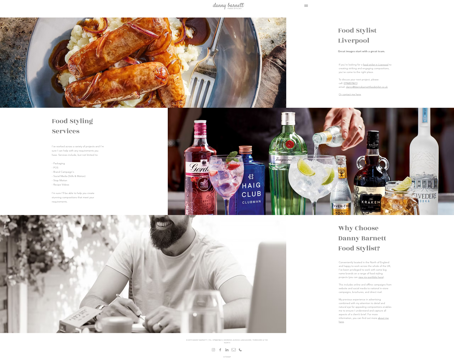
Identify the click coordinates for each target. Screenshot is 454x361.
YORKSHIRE (257, 340)
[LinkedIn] (227, 350)
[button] (306, 5)
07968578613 (350, 83)
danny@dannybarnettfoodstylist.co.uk (367, 86)
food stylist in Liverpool (375, 64)
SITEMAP (227, 357)
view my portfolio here (370, 277)
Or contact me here (350, 94)
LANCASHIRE (245, 340)
